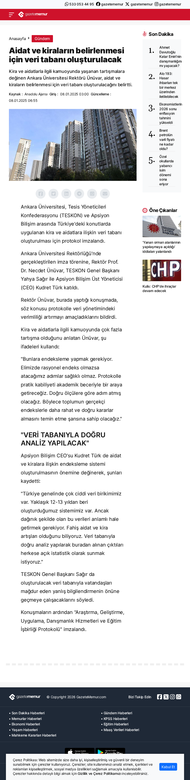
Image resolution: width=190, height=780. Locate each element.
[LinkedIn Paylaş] (66, 194)
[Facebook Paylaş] (41, 194)
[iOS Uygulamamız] (80, 752)
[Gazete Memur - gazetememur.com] (33, 14)
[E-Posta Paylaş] (105, 194)
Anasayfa (17, 38)
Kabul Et (168, 767)
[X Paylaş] (53, 194)
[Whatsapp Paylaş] (92, 194)
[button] (11, 14)
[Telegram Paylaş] (79, 194)
